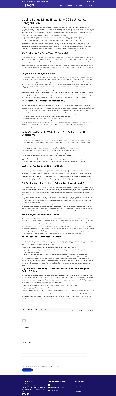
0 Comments (66, 303)
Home (77, 384)
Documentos (79, 389)
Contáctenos (79, 391)
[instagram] (28, 394)
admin (24, 303)
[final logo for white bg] (28, 381)
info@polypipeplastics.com (43, 1)
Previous (88, 13)
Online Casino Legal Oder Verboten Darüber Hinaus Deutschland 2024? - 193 (48, 303)
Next (92, 13)
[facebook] (23, 394)
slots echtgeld (73, 50)
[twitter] (25, 394)
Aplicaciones (79, 386)
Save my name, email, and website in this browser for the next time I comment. (42, 366)
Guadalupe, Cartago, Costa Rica (58, 385)
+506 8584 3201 (54, 390)
